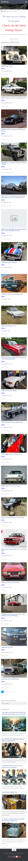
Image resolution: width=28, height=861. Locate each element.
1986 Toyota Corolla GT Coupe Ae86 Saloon (13, 98)
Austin (2, 238)
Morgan (6, 74)
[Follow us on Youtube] (19, 857)
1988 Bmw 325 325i (7, 647)
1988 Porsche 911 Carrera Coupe (10, 486)
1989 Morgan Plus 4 (7, 66)
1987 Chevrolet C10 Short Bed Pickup (12, 422)
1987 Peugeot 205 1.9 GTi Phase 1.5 (11, 454)
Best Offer (6, 238)
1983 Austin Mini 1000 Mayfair (10, 679)
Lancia (6, 367)
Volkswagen (8, 205)
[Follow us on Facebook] (9, 857)
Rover (12, 172)
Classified (3, 106)
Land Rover (8, 172)
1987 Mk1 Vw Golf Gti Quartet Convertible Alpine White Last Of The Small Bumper (13, 196)
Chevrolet (8, 430)
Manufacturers (5, 42)
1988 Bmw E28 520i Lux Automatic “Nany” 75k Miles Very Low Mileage (13, 614)
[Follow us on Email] (17, 857)
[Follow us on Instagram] (14, 857)
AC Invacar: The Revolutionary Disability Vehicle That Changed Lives (13, 820)
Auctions (3, 74)
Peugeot (7, 462)
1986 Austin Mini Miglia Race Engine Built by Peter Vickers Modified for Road (14, 230)
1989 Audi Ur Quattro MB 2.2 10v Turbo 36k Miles (14, 550)
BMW (2, 623)
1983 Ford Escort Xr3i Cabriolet (10, 582)
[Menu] (26, 2)
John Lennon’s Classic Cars (9, 792)
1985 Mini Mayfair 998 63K (9, 262)
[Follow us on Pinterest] (11, 857)
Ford (6, 399)
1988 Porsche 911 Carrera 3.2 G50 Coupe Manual (13, 130)
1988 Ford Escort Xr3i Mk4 (9, 391)
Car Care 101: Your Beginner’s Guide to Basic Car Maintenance (13, 740)
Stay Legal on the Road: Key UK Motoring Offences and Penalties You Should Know (14, 713)
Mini (10, 238)
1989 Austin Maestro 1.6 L (8, 326)
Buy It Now (3, 172)
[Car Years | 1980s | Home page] (6, 2)
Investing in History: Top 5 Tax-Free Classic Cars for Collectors (12, 766)
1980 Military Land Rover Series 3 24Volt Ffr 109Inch (14, 163)
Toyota (6, 106)
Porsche (7, 139)
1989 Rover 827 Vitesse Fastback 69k (12, 294)
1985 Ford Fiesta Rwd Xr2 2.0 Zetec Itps (12, 517)
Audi (2, 559)
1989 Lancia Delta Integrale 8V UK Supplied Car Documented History (13, 358)
